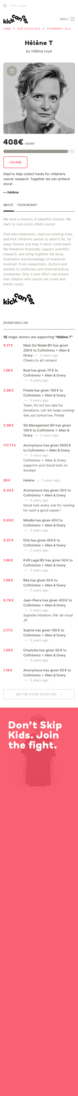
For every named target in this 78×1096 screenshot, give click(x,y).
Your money (27, 205)
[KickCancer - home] (16, 19)
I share (15, 162)
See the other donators (37, 694)
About (8, 205)
